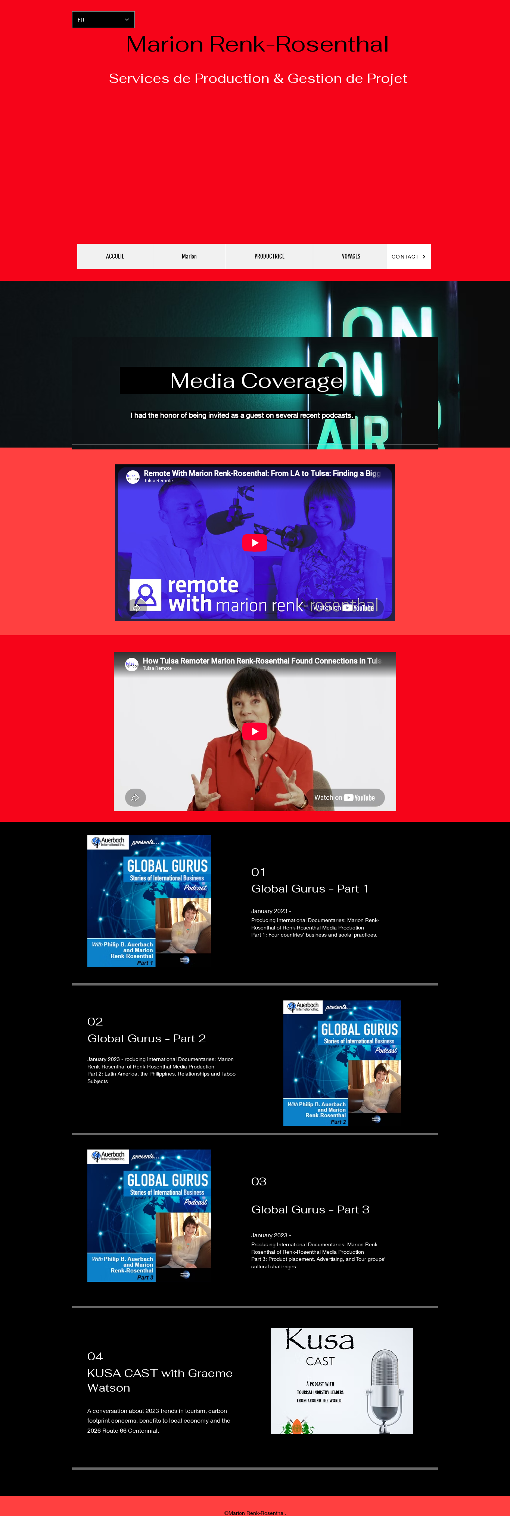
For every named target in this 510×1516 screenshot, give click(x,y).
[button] (189, 256)
